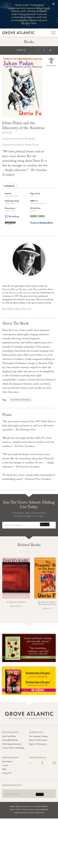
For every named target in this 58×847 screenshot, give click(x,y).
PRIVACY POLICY (15, 809)
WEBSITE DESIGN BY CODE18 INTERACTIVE (29, 813)
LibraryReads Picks (10, 740)
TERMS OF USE (27, 809)
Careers (5, 765)
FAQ (4, 769)
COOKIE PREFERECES (41, 809)
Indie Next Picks (9, 736)
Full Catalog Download (11, 744)
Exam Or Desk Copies (38, 740)
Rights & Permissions (38, 744)
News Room (7, 762)
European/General (20, 400)
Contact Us (6, 773)
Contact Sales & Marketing (13, 748)
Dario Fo (8, 133)
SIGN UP (44, 524)
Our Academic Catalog (38, 736)
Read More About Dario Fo (16, 309)
